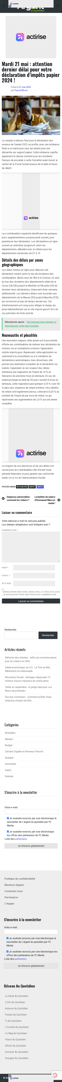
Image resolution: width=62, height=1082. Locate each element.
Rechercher (10, 629)
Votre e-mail (11, 807)
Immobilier (10, 763)
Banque (9, 739)
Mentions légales (14, 885)
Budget (8, 745)
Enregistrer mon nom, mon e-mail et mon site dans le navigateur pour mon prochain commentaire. (31, 593)
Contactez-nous (14, 891)
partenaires (21, 838)
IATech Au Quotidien (15, 1045)
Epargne (9, 757)
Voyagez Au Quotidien (16, 1058)
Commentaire (10, 530)
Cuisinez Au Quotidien (16, 1051)
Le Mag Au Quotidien (16, 1033)
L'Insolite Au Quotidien (17, 1027)
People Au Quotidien (16, 1014)
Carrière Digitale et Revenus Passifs (24, 751)
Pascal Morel (21, 90)
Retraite (9, 776)
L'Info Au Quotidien (15, 1002)
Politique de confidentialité (20, 878)
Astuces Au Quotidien (16, 1008)
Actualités (22, 487)
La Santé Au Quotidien (16, 996)
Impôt (32, 487)
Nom (5, 568)
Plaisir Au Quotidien (15, 1039)
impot (40, 487)
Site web (6, 583)
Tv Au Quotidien (13, 1020)
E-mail (6, 575)
